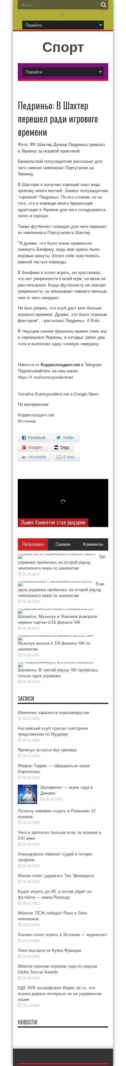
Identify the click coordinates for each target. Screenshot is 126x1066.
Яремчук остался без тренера (47, 750)
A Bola (93, 320)
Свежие (63, 544)
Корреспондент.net (36, 415)
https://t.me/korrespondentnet (45, 377)
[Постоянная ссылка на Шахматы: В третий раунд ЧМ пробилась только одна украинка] (55, 662)
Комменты (93, 544)
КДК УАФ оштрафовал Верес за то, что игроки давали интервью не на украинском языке (59, 993)
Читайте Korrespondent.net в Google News (58, 394)
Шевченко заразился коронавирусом (53, 712)
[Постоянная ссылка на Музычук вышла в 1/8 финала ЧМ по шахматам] (55, 635)
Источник (27, 421)
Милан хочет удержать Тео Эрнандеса (56, 875)
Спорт (63, 47)
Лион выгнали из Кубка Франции (49, 950)
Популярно (33, 544)
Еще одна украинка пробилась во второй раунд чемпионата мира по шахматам (61, 590)
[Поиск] (103, 5)
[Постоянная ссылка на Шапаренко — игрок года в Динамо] (27, 802)
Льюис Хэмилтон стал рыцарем (53, 522)
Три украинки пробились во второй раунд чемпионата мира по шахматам (61, 562)
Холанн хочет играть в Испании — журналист (63, 934)
